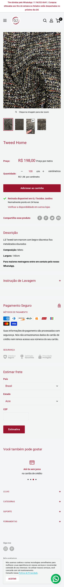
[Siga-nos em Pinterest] (12, 548)
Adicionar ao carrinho (32, 188)
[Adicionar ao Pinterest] (46, 218)
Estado (7, 394)
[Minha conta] (51, 20)
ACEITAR (12, 579)
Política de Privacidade (28, 573)
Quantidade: (9, 173)
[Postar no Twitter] (52, 218)
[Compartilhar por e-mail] (58, 218)
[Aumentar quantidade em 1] (43, 171)
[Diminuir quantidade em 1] (21, 171)
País (5, 379)
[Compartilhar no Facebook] (39, 218)
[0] (58, 21)
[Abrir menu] (5, 20)
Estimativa (14, 429)
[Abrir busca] (45, 20)
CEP (5, 409)
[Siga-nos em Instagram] (5, 548)
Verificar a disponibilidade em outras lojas (29, 207)
